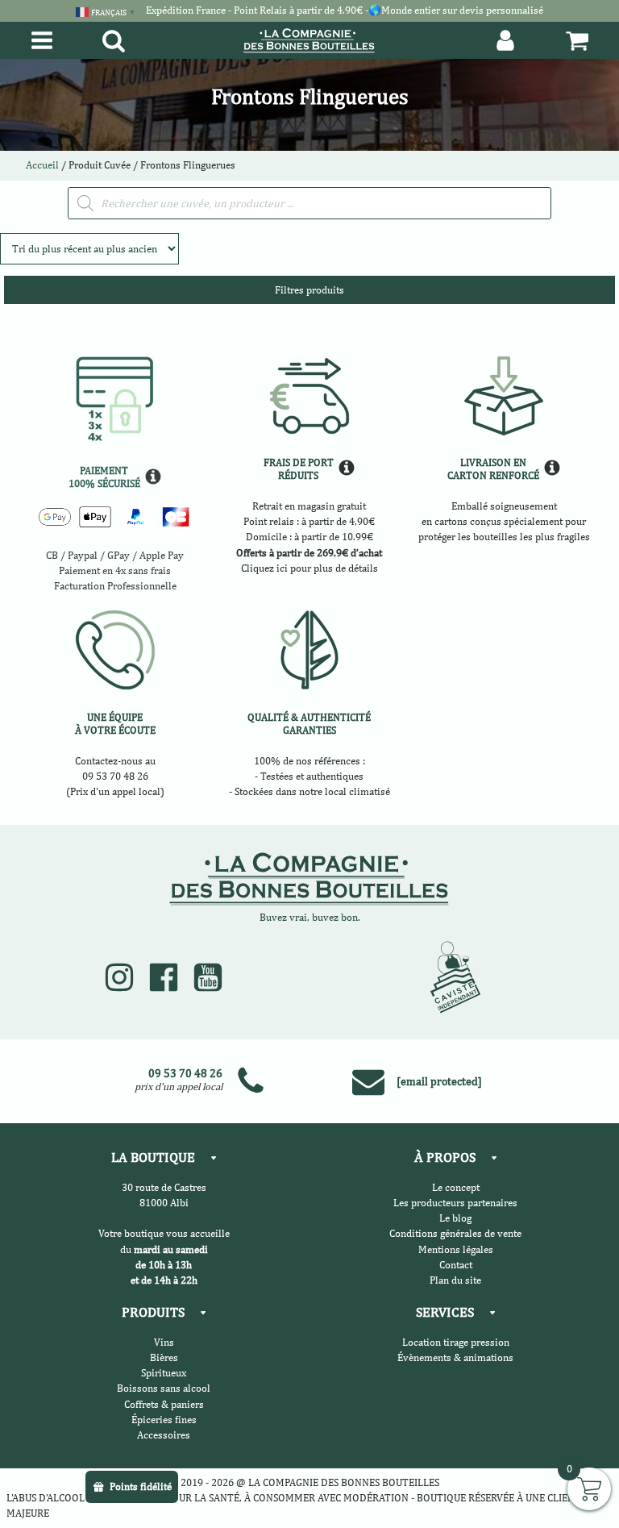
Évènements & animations (455, 1357)
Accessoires (163, 1435)
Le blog (455, 1218)
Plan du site (455, 1280)
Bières (164, 1357)
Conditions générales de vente (455, 1233)
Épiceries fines (164, 1420)
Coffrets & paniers (164, 1404)
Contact (455, 1265)
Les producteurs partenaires (455, 1203)
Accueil (42, 165)
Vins (164, 1342)
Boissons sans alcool (163, 1388)
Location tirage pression (455, 1342)
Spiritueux (163, 1373)
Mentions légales (455, 1249)
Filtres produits (309, 290)
